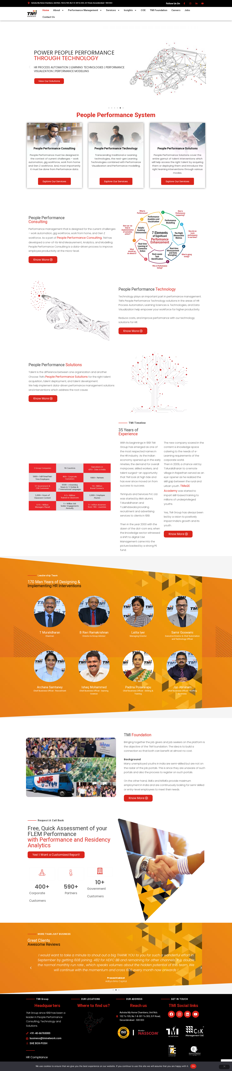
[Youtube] (203, 3)
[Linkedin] (196, 3)
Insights (128, 10)
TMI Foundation (158, 10)
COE (143, 10)
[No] (224, 1067)
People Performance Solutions (66, 377)
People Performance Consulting (79, 238)
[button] (30, 67)
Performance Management (83, 10)
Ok (193, 1066)
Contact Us (48, 17)
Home (45, 10)
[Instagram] (190, 3)
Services (111, 10)
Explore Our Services (54, 181)
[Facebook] (184, 3)
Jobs (187, 10)
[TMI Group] (32, 14)
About (56, 10)
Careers (175, 10)
